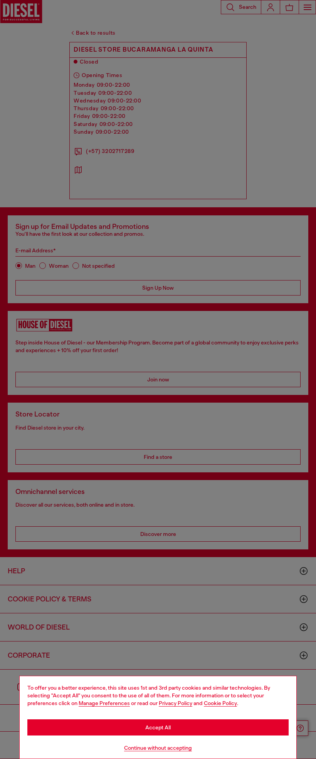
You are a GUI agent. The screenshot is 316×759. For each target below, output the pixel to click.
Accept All (158, 727)
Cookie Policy (220, 703)
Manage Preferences (104, 703)
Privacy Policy (175, 703)
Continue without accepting (158, 748)
